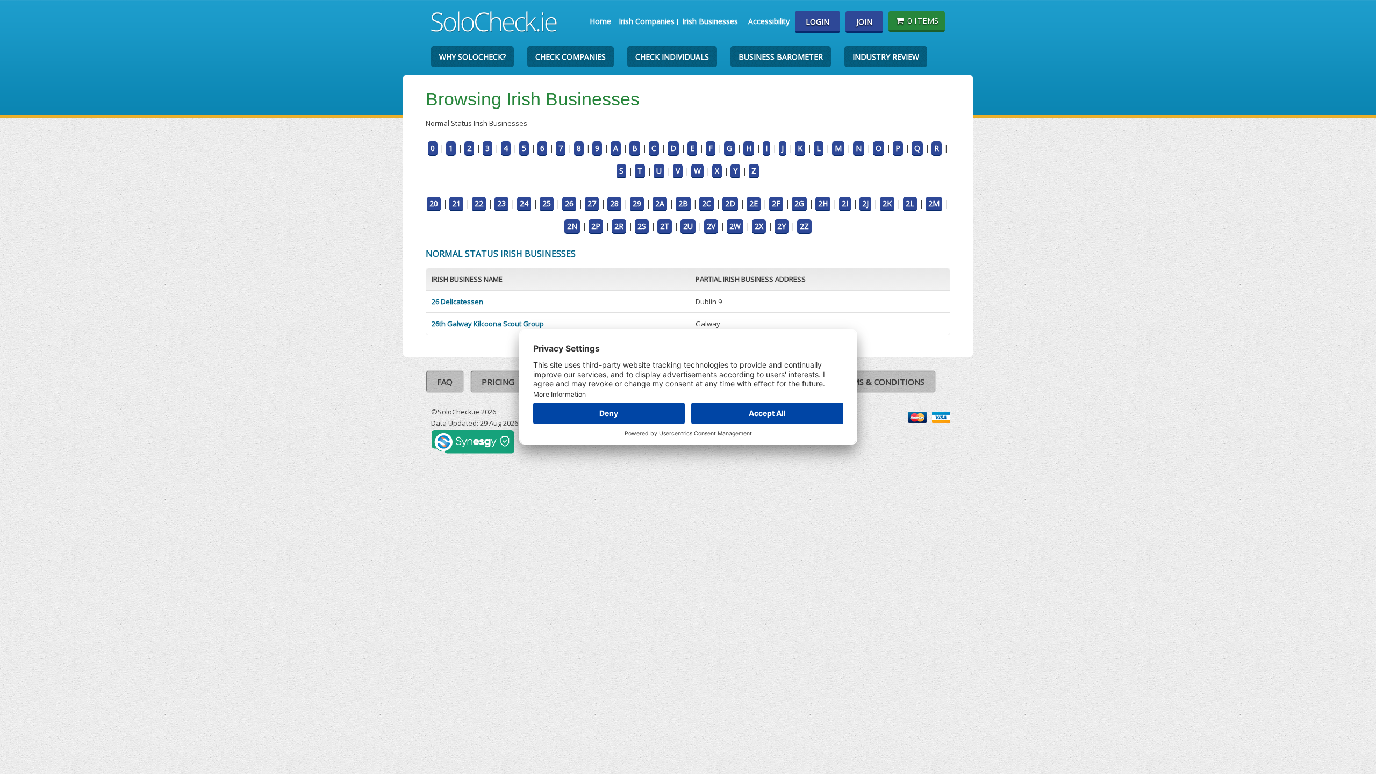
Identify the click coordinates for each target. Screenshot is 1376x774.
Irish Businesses (710, 21)
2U (688, 226)
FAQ (445, 381)
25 (546, 203)
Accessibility (769, 21)
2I (845, 203)
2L (910, 203)
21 (456, 203)
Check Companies (570, 57)
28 (614, 203)
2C (706, 203)
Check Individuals (672, 57)
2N (572, 226)
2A (659, 203)
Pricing (498, 381)
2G (799, 203)
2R (619, 226)
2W (735, 226)
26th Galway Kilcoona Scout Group (488, 323)
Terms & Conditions (880, 381)
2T (664, 226)
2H (823, 203)
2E (753, 203)
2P (595, 226)
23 (501, 203)
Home (600, 21)
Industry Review (885, 57)
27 (591, 203)
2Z (804, 226)
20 (433, 203)
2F (776, 203)
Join (864, 22)
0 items (922, 20)
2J (865, 203)
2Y (781, 226)
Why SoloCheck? (472, 57)
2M (934, 203)
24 (524, 203)
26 (569, 203)
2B (683, 203)
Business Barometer (781, 57)
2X (759, 226)
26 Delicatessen (457, 301)
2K (887, 203)
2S (641, 226)
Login (817, 22)
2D (730, 203)
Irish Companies (647, 21)
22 (479, 203)
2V (711, 226)
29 (637, 203)
